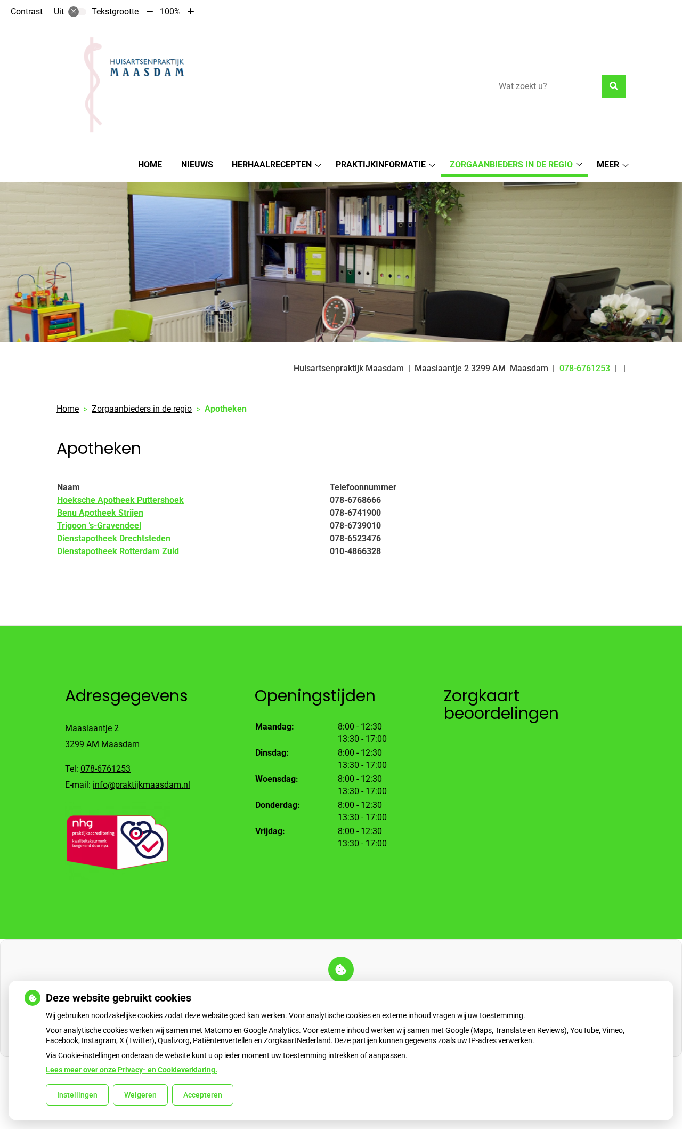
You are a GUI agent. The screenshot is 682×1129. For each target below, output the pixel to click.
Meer (608, 164)
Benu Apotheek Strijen (100, 513)
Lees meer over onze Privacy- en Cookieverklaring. (131, 1070)
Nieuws (197, 164)
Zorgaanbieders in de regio (511, 164)
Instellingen (77, 1095)
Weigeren (140, 1095)
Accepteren (202, 1095)
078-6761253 (105, 769)
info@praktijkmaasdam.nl (141, 785)
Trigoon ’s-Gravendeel (99, 526)
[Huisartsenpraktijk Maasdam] (129, 84)
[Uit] (77, 11)
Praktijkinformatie (381, 164)
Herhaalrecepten (272, 164)
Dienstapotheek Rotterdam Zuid (118, 551)
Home (150, 164)
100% (170, 11)
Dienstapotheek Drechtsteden (113, 538)
